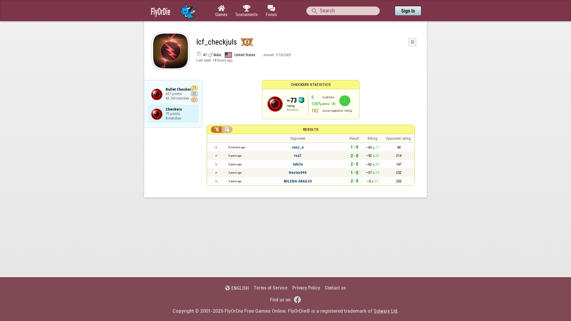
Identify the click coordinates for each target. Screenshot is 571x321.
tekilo (298, 164)
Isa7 (297, 155)
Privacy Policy (306, 288)
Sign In (408, 11)
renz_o (298, 147)
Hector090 (298, 172)
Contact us (335, 288)
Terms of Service (271, 288)
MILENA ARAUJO (298, 181)
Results (311, 129)
